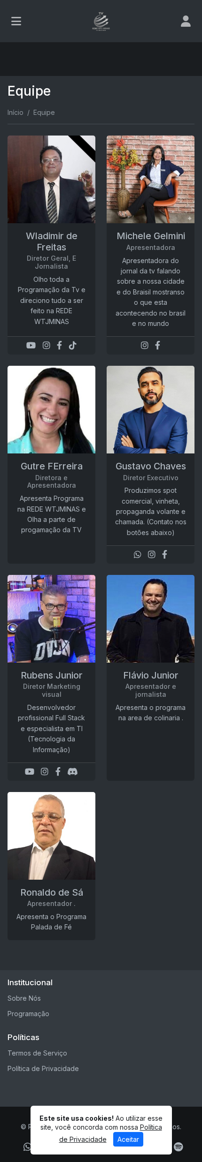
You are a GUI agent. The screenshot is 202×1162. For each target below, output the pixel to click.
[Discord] (72, 772)
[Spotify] (178, 1147)
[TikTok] (73, 345)
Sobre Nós (24, 998)
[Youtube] (31, 345)
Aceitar (128, 1139)
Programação (28, 1014)
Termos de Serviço (37, 1053)
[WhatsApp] (137, 554)
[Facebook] (59, 345)
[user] (185, 21)
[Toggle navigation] (16, 21)
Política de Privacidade (43, 1068)
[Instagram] (46, 345)
